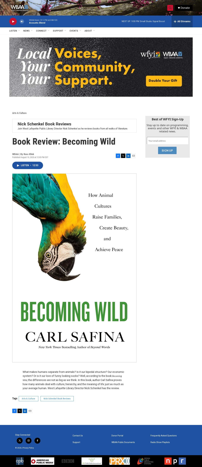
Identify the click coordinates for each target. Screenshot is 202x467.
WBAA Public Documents (123, 442)
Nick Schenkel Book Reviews (44, 124)
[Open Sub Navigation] (19, 31)
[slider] (26, 21)
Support (58, 31)
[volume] (21, 21)
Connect (41, 31)
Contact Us (78, 436)
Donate (185, 7)
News (26, 31)
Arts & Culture (19, 112)
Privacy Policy (28, 448)
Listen (13, 31)
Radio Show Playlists (160, 442)
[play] (13, 21)
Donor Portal (117, 436)
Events (74, 31)
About (88, 31)
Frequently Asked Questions (164, 436)
